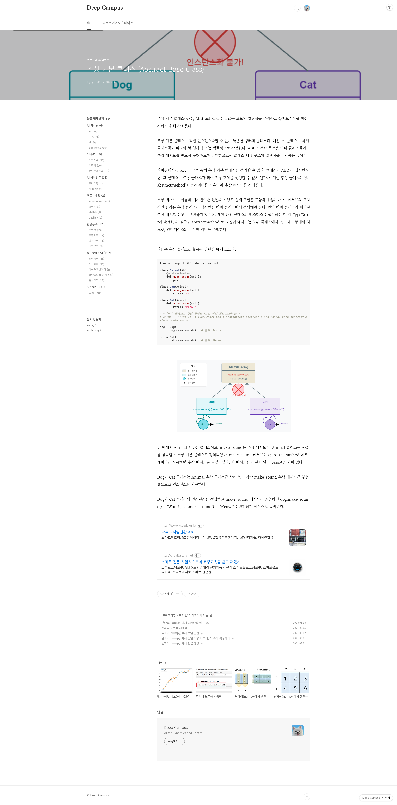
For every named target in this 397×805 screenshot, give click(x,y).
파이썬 (183, 615)
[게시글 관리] (178, 594)
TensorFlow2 (99, 201)
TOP (307, 796)
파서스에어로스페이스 (117, 22)
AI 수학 (94, 154)
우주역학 (96, 235)
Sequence (98, 147)
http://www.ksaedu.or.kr (178, 525)
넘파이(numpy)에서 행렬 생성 (180, 643)
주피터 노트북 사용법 (174, 628)
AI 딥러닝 (96, 125)
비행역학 (96, 246)
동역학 (95, 230)
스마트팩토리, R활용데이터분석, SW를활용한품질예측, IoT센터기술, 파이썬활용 (217, 537)
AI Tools (95, 189)
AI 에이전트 (97, 177)
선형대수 (96, 160)
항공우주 (96, 224)
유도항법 (96, 280)
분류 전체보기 (99, 118)
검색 (297, 8)
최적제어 (96, 264)
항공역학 (96, 241)
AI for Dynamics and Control (183, 733)
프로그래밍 (169, 615)
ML (92, 142)
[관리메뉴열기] (390, 7)
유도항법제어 (99, 253)
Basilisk (95, 217)
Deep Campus (105, 8)
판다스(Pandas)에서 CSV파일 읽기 (182, 623)
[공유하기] (172, 594)
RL (93, 131)
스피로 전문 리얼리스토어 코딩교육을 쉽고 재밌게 (200, 561)
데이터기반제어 (100, 269)
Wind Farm (97, 293)
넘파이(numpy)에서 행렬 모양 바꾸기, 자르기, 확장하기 (195, 638)
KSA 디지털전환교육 (177, 531)
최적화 (95, 165)
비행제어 (96, 259)
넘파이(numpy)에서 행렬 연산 (180, 633)
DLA (94, 137)
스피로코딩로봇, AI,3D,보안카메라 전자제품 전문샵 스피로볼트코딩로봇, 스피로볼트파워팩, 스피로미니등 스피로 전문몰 (219, 569)
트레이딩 (96, 183)
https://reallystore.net (177, 555)
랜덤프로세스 (99, 171)
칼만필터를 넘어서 (101, 275)
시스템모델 (96, 287)
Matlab (95, 212)
